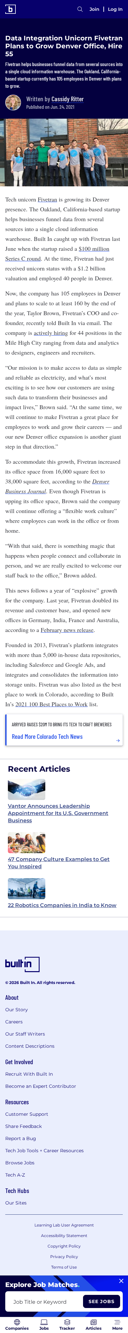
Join (94, 9)
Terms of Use (64, 1267)
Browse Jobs (19, 1163)
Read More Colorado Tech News (47, 736)
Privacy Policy (64, 1256)
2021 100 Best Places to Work (51, 704)
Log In (115, 9)
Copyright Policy (64, 1246)
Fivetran (47, 199)
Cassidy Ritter (68, 99)
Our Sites (16, 1203)
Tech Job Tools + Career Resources (44, 1151)
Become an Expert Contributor (40, 1086)
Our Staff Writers (25, 1034)
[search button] (80, 9)
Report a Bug (20, 1138)
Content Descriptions (29, 1046)
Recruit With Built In (29, 1074)
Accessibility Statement (64, 1235)
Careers (14, 1022)
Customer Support (26, 1114)
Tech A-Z (15, 1175)
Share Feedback (23, 1126)
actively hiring (51, 333)
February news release (67, 630)
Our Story (16, 1010)
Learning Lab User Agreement (64, 1225)
